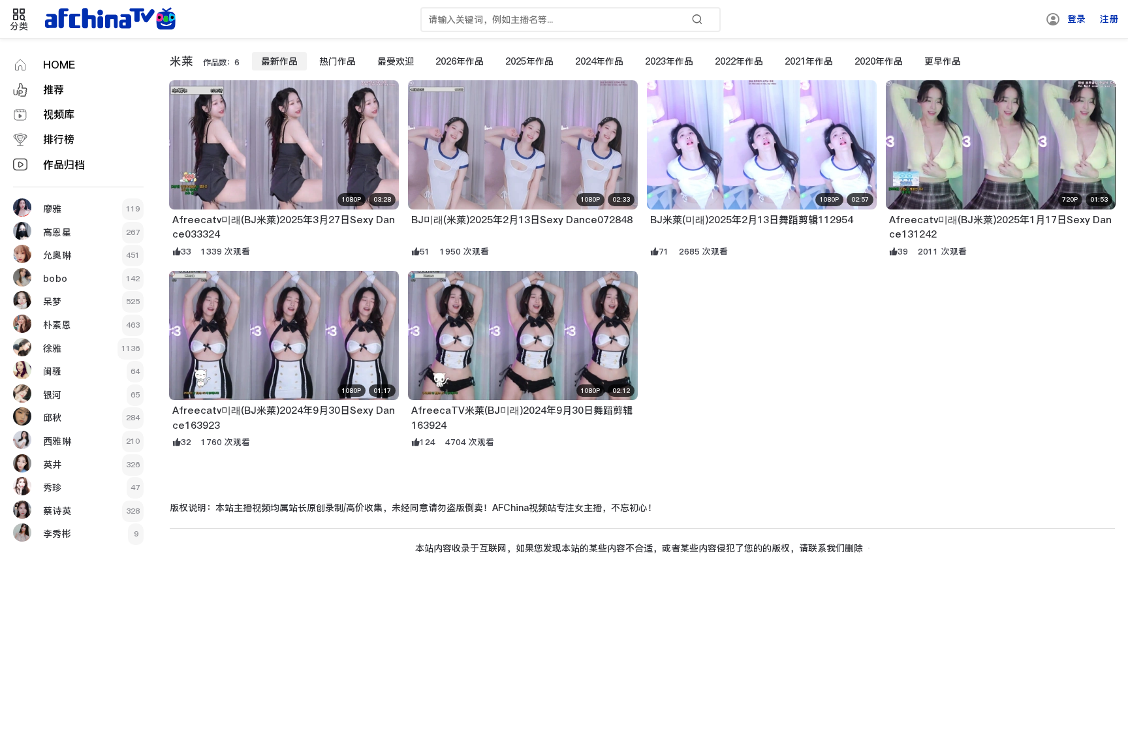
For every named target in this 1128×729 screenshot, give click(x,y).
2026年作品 (459, 61)
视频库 (58, 114)
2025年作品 (529, 61)
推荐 (53, 89)
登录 (1076, 19)
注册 (1109, 19)
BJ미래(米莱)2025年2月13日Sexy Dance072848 (522, 219)
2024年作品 (599, 61)
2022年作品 (739, 61)
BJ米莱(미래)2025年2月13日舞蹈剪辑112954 (751, 219)
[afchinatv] (112, 20)
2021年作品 (809, 61)
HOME (59, 64)
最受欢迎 (395, 61)
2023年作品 (669, 61)
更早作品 (942, 61)
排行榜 (58, 139)
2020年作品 (878, 61)
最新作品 (279, 61)
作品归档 (64, 164)
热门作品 (337, 61)
